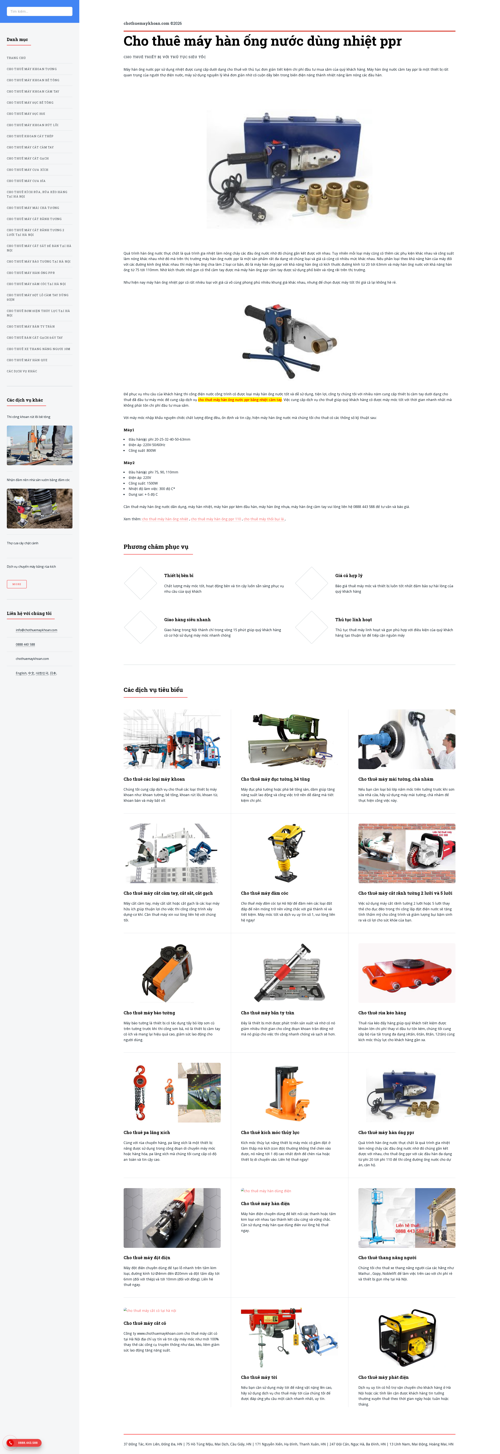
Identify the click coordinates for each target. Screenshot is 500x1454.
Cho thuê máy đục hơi (26, 114)
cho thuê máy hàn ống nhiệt (165, 519)
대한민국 (42, 673)
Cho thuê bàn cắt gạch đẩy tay (35, 337)
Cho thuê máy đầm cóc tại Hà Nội (36, 284)
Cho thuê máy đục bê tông (30, 102)
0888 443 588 (25, 644)
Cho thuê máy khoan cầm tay (33, 91)
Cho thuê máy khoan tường (32, 69)
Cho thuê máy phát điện (383, 1377)
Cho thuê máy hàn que (27, 360)
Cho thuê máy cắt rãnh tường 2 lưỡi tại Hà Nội (35, 232)
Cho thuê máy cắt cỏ (145, 1323)
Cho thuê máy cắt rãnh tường (34, 219)
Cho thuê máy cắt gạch (28, 158)
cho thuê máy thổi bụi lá (264, 519)
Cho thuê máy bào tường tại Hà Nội (39, 261)
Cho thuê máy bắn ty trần (31, 326)
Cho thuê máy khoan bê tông (33, 80)
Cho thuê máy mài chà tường (33, 208)
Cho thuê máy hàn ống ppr (31, 273)
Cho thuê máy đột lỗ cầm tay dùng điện (38, 297)
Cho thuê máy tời (259, 1377)
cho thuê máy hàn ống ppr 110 (216, 519)
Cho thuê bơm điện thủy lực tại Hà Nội (38, 313)
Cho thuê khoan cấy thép (30, 136)
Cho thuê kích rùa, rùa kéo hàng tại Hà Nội (37, 194)
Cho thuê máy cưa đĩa (26, 181)
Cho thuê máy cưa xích (28, 170)
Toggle (88, 11)
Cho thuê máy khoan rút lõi (33, 125)
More (16, 584)
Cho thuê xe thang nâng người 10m (38, 349)
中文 (31, 673)
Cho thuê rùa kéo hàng (382, 1013)
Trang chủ (16, 58)
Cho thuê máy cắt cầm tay (30, 147)
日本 (53, 673)
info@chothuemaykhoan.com (36, 630)
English (21, 673)
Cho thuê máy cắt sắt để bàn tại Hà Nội (39, 248)
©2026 (153, 23)
